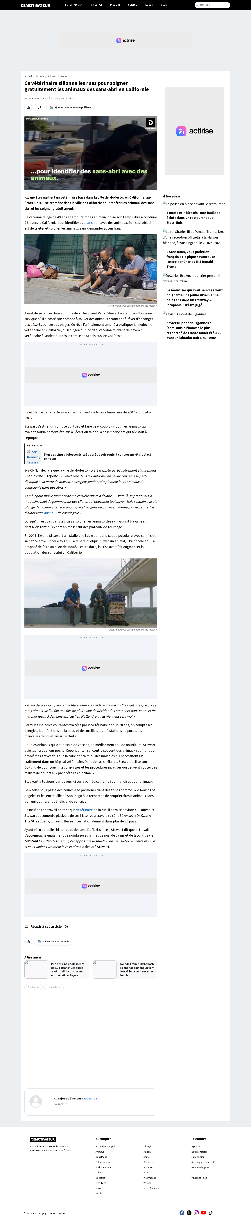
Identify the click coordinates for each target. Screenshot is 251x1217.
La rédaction (198, 1157)
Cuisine (132, 5)
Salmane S (34, 98)
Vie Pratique (150, 1178)
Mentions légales (200, 1167)
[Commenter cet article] (39, 107)
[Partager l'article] (28, 107)
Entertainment (74, 5)
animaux (50, 513)
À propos (196, 1146)
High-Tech (101, 1183)
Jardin (99, 1193)
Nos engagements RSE (203, 1162)
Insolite (115, 5)
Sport (146, 1172)
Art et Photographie (106, 1146)
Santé (147, 1157)
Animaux (52, 76)
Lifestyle (96, 5)
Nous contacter (199, 1152)
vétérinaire (84, 810)
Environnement (104, 1167)
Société (148, 1167)
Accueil (28, 76)
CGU (193, 1172)
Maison (148, 5)
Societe (40, 76)
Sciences (148, 1162)
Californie (33, 987)
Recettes (100, 1178)
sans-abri (93, 222)
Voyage (147, 1183)
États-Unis (54, 987)
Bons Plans (101, 1157)
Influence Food (199, 1178)
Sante (63, 76)
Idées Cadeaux (151, 1188)
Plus (164, 5)
